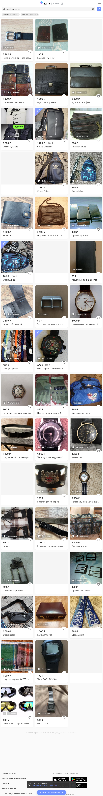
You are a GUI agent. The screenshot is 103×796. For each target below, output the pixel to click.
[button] (29, 52)
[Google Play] (78, 779)
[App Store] (61, 779)
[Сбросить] (93, 9)
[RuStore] (78, 785)
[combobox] (48, 9)
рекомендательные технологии (45, 785)
